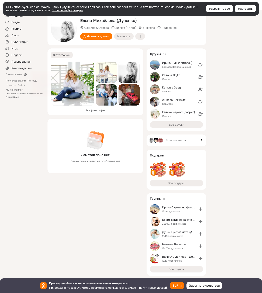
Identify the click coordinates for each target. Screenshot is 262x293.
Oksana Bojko (171, 75)
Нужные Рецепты (174, 244)
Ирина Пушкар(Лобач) (177, 63)
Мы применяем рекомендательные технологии (24, 93)
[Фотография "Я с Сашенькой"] (106, 95)
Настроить (245, 8)
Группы (155, 198)
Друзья (155, 54)
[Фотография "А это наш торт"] (129, 95)
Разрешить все (219, 8)
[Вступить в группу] (200, 209)
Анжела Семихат (173, 100)
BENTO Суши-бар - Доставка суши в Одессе (193, 257)
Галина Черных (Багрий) (178, 112)
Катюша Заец (171, 87)
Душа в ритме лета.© (177, 232)
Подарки (157, 155)
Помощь (32, 80)
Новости (11, 85)
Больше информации (67, 10)
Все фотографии (95, 110)
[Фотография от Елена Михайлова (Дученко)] (64, 29)
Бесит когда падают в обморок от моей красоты (195, 220)
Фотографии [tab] (61, 55)
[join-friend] (200, 64)
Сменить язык (14, 74)
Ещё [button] (20, 85)
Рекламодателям (16, 80)
